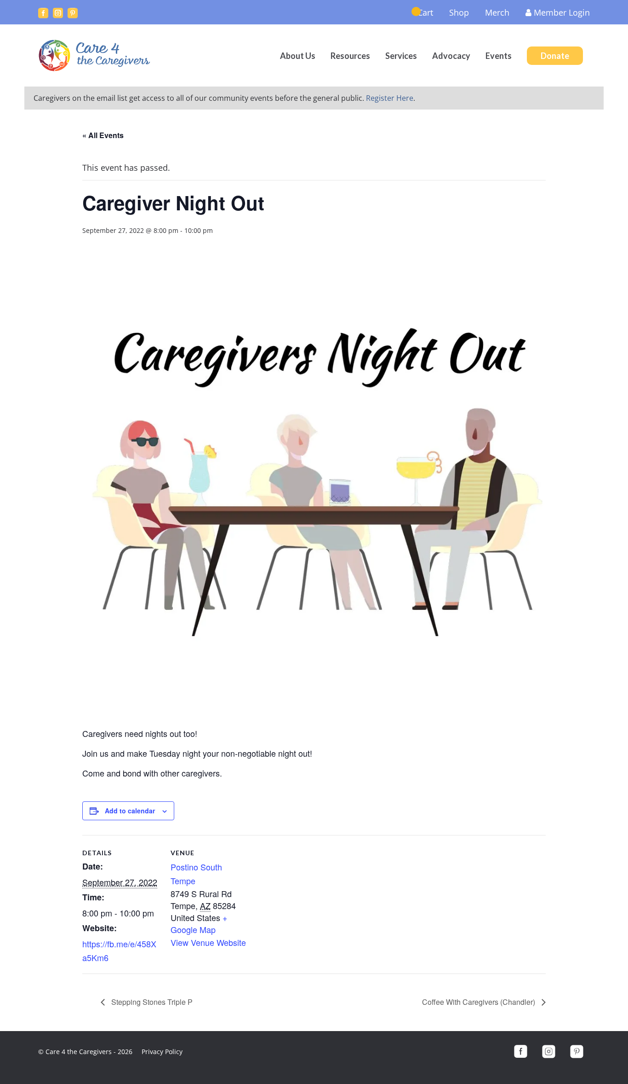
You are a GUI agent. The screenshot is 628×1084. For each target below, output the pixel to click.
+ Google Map (199, 923)
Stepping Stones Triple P (151, 1002)
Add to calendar (130, 810)
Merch (497, 12)
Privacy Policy (162, 1051)
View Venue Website (208, 942)
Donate (555, 56)
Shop (459, 12)
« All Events (103, 135)
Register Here (389, 98)
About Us (297, 56)
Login (562, 12)
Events (498, 56)
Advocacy (451, 56)
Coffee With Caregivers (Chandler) (479, 1002)
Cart (425, 12)
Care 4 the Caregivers (95, 55)
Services (401, 56)
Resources (350, 56)
